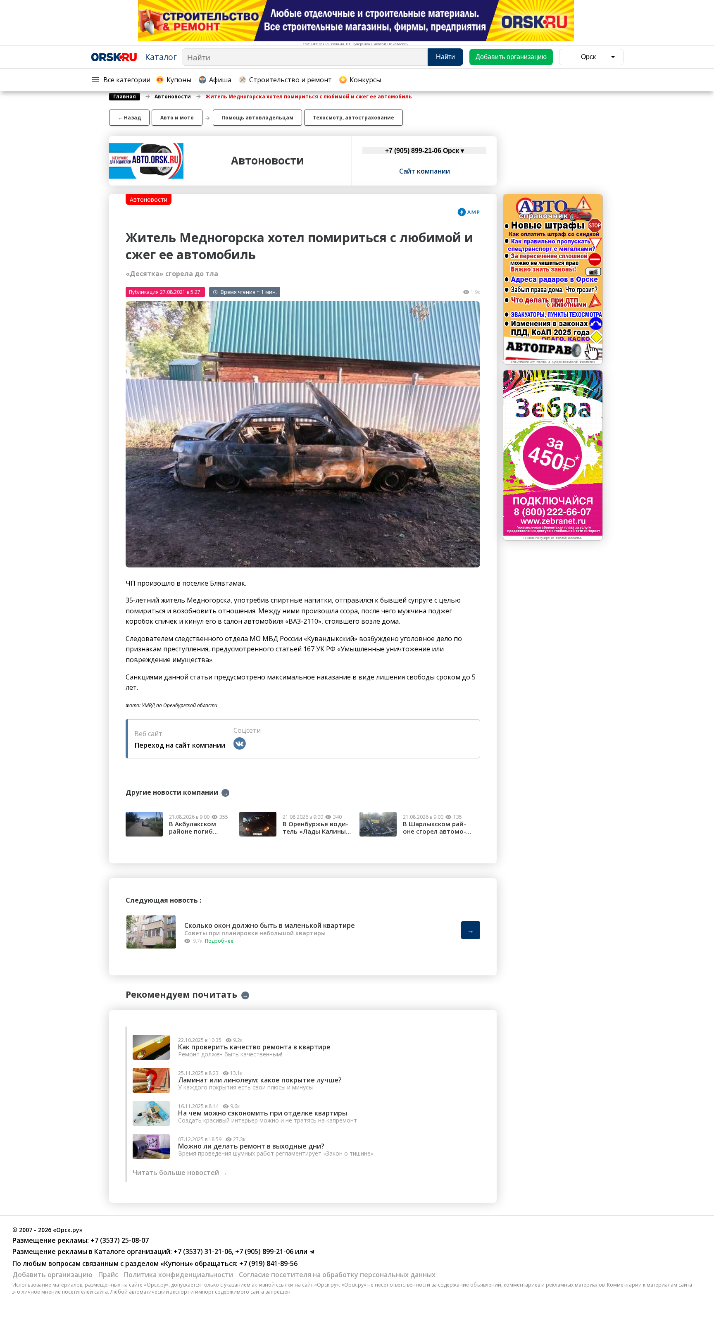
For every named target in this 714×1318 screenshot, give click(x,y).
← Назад (129, 117)
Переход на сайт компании (180, 745)
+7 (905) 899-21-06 (263, 1251)
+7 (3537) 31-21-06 (202, 1251)
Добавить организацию (52, 1274)
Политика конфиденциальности (178, 1274)
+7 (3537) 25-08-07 (119, 1240)
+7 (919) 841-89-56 (268, 1263)
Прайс (108, 1274)
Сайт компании (424, 171)
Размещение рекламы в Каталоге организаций (91, 1251)
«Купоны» (176, 1263)
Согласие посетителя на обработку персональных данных (337, 1274)
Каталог (161, 56)
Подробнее (219, 940)
